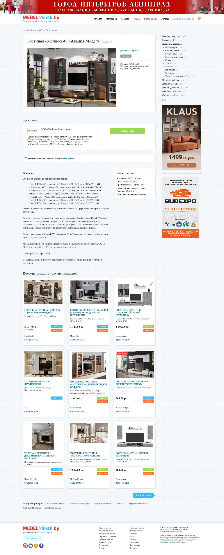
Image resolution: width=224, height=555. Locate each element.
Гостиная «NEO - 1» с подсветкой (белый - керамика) (129, 312)
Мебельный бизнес (183, 18)
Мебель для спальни (172, 87)
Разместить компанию (33, 538)
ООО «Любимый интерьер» (56, 129)
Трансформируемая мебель (177, 76)
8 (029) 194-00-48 (77, 483)
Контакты (133, 548)
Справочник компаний (107, 537)
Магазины (111, 18)
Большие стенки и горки (54, 503)
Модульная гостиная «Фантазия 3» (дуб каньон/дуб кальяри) (88, 384)
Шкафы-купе (171, 47)
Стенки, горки (51, 30)
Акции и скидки (105, 542)
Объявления (134, 542)
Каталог (98, 18)
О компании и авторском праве (171, 531)
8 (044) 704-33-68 (77, 412)
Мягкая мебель (169, 40)
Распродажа (151, 18)
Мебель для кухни (171, 36)
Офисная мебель (170, 80)
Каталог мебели (105, 528)
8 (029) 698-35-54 (122, 411)
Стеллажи (169, 73)
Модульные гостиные (103, 503)
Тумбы (168, 63)
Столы (168, 60)
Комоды (168, 66)
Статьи (101, 548)
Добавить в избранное (129, 50)
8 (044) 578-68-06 (31, 340)
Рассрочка (133, 534)
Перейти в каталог (143, 495)
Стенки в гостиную (53, 507)
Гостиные (120, 503)
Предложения (135, 545)
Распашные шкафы (174, 57)
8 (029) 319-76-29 (31, 411)
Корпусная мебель (37, 30)
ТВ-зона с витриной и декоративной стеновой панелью (39, 456)
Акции (137, 18)
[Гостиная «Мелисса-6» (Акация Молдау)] (71, 106)
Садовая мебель (170, 95)
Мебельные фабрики (107, 534)
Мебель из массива (171, 91)
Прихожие (170, 70)
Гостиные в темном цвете (79, 503)
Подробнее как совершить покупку (173, 542)
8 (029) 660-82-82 (31, 483)
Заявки (165, 18)
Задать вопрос (127, 131)
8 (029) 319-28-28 (122, 340)
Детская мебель (170, 84)
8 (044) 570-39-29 (77, 340)
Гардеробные (171, 54)
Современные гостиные (138, 503)
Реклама (133, 539)
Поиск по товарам (106, 539)
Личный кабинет (136, 531)
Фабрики (125, 18)
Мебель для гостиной (32, 507)
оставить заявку (68, 158)
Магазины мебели (106, 531)
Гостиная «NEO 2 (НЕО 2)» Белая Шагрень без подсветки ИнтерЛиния (89, 312)
